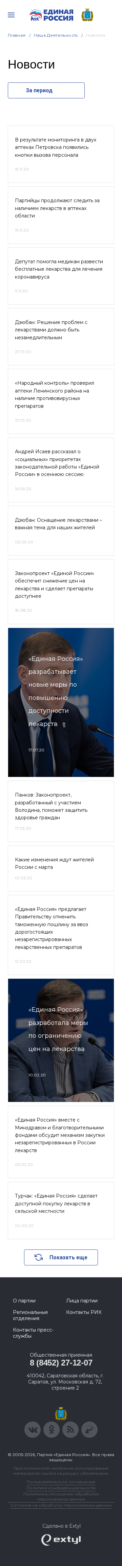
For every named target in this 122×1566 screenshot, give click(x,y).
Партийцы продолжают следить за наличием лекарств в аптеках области (57, 208)
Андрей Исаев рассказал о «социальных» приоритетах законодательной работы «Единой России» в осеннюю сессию (57, 462)
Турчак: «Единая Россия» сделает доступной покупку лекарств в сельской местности (56, 1203)
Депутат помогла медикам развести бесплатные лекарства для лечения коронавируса (59, 269)
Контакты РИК (84, 1312)
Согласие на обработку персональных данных (61, 1505)
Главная (17, 35)
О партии (24, 1301)
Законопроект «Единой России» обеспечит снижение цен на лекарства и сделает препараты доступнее (54, 584)
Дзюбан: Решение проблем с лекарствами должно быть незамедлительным (51, 330)
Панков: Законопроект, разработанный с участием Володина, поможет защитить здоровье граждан (51, 806)
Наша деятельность (56, 35)
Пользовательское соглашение (61, 1481)
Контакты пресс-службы (33, 1333)
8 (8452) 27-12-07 (61, 1362)
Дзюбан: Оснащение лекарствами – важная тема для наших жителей (58, 524)
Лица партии (82, 1301)
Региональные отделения (30, 1315)
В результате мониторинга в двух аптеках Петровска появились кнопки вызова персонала (55, 147)
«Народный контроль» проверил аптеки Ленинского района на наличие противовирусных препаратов (54, 394)
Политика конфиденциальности (61, 1487)
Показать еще (68, 1257)
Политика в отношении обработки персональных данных (61, 1496)
